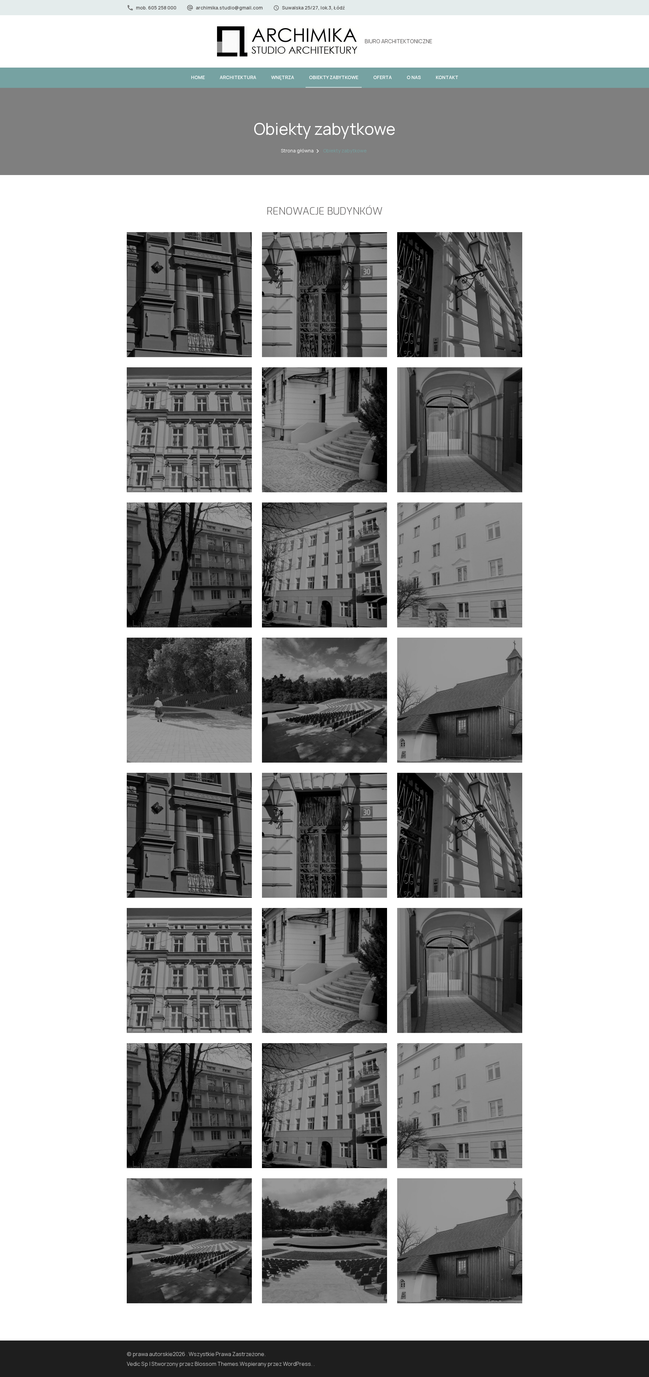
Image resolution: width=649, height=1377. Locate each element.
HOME (198, 77)
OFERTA (382, 77)
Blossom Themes (216, 1364)
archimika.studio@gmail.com (229, 7)
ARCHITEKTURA (238, 77)
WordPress (297, 1364)
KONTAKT (447, 77)
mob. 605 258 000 (156, 7)
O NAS (414, 77)
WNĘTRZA (282, 77)
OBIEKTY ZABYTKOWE (333, 77)
